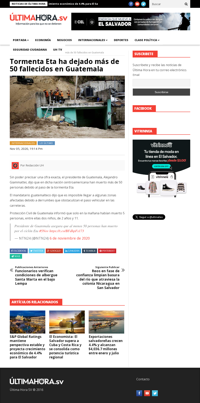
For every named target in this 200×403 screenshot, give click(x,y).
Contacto (143, 379)
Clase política (146, 40)
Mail (17, 256)
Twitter (38, 251)
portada (19, 40)
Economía (43, 40)
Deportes (121, 40)
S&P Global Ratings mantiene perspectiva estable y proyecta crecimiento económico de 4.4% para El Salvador (27, 346)
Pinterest (108, 251)
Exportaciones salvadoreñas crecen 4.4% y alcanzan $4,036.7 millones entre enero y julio (106, 344)
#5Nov (43, 230)
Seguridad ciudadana (30, 49)
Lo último (46, 143)
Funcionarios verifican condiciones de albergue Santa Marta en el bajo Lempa (36, 276)
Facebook (19, 251)
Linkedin (73, 251)
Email (136, 75)
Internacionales (91, 40)
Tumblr (91, 251)
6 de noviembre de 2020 (70, 238)
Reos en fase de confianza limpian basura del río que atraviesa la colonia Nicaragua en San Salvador (98, 278)
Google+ (55, 251)
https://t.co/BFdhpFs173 (66, 230)
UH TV (57, 49)
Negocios (64, 40)
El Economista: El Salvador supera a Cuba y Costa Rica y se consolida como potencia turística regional (65, 346)
